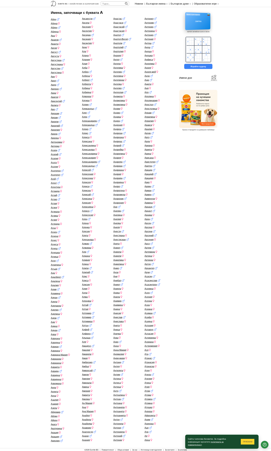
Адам (53, 289)
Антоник (117, 440)
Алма (85, 296)
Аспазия (149, 325)
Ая (146, 435)
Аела (53, 387)
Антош (148, 43)
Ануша (148, 51)
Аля (84, 341)
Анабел (86, 415)
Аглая (54, 203)
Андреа (117, 129)
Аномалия (118, 354)
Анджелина (119, 104)
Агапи (54, 150)
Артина (148, 255)
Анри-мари (119, 358)
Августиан (56, 60)
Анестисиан (119, 239)
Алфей (85, 329)
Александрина (89, 153)
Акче (84, 47)
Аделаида (56, 305)
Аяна (147, 440)
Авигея (54, 97)
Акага (54, 424)
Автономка (56, 142)
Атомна (148, 403)
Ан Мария (87, 403)
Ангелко (117, 88)
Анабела (86, 419)
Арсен (148, 223)
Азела (54, 408)
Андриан (118, 165)
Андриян (118, 178)
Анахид (117, 55)
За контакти (169, 449)
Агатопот (55, 174)
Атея (147, 370)
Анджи (116, 108)
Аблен (54, 27)
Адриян (55, 371)
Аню (147, 80)
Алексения (87, 174)
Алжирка (86, 247)
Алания (86, 59)
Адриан (55, 346)
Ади (53, 322)
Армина (149, 202)
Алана (85, 55)
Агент (54, 183)
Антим (116, 374)
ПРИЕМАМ (247, 442)
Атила (148, 374)
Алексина (87, 198)
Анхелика (149, 63)
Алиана (86, 255)
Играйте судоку (198, 66)
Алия (84, 288)
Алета (85, 235)
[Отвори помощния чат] (264, 444)
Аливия (86, 260)
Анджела (118, 96)
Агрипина (56, 264)
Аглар (54, 199)
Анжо (116, 268)
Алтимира (87, 321)
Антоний (117, 435)
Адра (53, 334)
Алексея (86, 182)
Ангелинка (118, 80)
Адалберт (56, 277)
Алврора (86, 96)
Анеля (116, 227)
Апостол (149, 104)
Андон (116, 120)
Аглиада (55, 211)
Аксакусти (87, 18)
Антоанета (118, 411)
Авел (53, 80)
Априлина (150, 116)
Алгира (85, 100)
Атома (148, 395)
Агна (53, 228)
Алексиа (86, 190)
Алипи (85, 268)
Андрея (117, 157)
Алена (85, 223)
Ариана (148, 145)
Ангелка (117, 84)
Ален (84, 219)
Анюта (148, 84)
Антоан (117, 399)
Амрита (86, 395)
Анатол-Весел (120, 39)
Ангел (116, 59)
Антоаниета (119, 415)
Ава (53, 35)
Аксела (85, 22)
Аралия (148, 129)
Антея (116, 366)
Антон (116, 419)
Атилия (148, 378)
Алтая (85, 309)
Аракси (148, 125)
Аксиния (86, 39)
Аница (116, 329)
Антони (117, 427)
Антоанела (119, 407)
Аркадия (149, 178)
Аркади (148, 170)
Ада (53, 273)
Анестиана (119, 235)
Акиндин (55, 440)
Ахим (147, 419)
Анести (117, 231)
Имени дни (185, 77)
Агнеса (54, 244)
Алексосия (87, 215)
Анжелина (118, 264)
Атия (147, 386)
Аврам (54, 117)
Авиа (53, 93)
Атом (147, 390)
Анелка (117, 223)
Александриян (89, 161)
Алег (84, 112)
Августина (56, 72)
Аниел (116, 284)
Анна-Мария (119, 350)
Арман (148, 190)
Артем (148, 247)
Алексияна (87, 206)
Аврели (55, 121)
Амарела (86, 354)
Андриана (118, 170)
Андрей (117, 145)
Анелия (117, 219)
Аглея (54, 207)
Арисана (149, 157)
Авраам (55, 113)
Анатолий (118, 47)
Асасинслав (151, 280)
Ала (84, 51)
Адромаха (56, 383)
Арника (148, 215)
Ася (146, 350)
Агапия (54, 158)
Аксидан (86, 35)
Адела (54, 301)
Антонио (149, 35)
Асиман (149, 313)
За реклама (182, 449)
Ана (84, 407)
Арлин (148, 186)
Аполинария (151, 100)
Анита (116, 325)
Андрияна (118, 182)
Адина (54, 326)
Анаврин (86, 427)
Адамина (55, 293)
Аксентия (87, 30)
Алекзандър (88, 125)
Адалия (55, 285)
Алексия (86, 202)
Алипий (86, 272)
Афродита (150, 415)
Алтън (85, 325)
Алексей (86, 170)
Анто (115, 390)
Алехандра (88, 239)
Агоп (53, 260)
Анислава (118, 321)
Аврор (54, 133)
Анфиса (149, 59)
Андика (117, 116)
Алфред (86, 333)
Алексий (86, 194)
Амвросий (87, 370)
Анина (116, 309)
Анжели (117, 255)
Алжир (85, 243)
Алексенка (87, 178)
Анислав (117, 317)
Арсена (148, 227)
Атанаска (149, 366)
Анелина (117, 215)
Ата (146, 354)
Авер (53, 84)
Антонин (149, 26)
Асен (147, 292)
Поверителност (108, 449)
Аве (53, 76)
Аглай (54, 195)
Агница (54, 256)
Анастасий (118, 26)
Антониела (119, 431)
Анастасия (118, 30)
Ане (115, 206)
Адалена (55, 281)
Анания (86, 440)
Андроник (118, 198)
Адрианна (56, 363)
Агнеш (54, 248)
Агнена (54, 236)
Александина (89, 145)
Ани (115, 276)
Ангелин (117, 71)
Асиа (147, 305)
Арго (147, 137)
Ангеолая (118, 92)
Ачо (146, 431)
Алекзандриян (89, 120)
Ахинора (149, 423)
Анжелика (118, 260)
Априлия (149, 120)
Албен (85, 71)
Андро (116, 186)
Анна (116, 345)
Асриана (149, 341)
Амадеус (86, 345)
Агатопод (56, 170)
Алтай (85, 305)
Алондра (86, 300)
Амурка (86, 399)
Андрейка (118, 149)
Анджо (116, 112)
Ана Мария (88, 411)
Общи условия (123, 449)
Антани (117, 362)
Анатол (117, 35)
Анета (116, 243)
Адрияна (55, 375)
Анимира (118, 305)
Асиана (148, 309)
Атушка (148, 407)
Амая (85, 358)
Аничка (117, 333)
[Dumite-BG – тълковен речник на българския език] (54, 3)
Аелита (54, 391)
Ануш (147, 47)
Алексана (87, 141)
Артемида (150, 251)
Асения (148, 296)
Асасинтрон (151, 284)
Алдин (85, 104)
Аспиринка (150, 337)
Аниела (117, 288)
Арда (147, 141)
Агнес (54, 240)
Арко (147, 182)
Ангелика (118, 67)
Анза (115, 272)
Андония (118, 125)
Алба (84, 67)
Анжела (117, 251)
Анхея (148, 67)
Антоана (117, 403)
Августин (55, 68)
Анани (85, 435)
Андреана (118, 137)
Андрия (117, 174)
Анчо (147, 75)
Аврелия (55, 129)
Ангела (117, 63)
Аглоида (55, 223)
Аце (147, 427)
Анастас (117, 18)
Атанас (148, 358)
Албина (86, 88)
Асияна (148, 321)
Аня (147, 88)
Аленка (86, 227)
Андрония (118, 202)
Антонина (150, 30)
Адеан (54, 297)
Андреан (118, 133)
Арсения (149, 239)
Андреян (118, 161)
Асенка (148, 300)
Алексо (85, 210)
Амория (86, 390)
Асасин (148, 276)
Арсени (148, 231)
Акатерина (56, 428)
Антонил (149, 18)
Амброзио (87, 362)
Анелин (117, 210)
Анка (115, 337)
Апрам (148, 112)
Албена (86, 75)
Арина (148, 153)
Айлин (54, 416)
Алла (84, 292)
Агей (53, 178)
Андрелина (119, 153)
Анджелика (119, 100)
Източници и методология (151, 449)
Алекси (85, 186)
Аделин (55, 309)
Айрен (54, 420)
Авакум (55, 39)
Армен (148, 194)
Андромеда (119, 194)
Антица (117, 386)
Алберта (86, 84)
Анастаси (118, 22)
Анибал (117, 280)
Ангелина (118, 75)
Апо (147, 92)
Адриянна (56, 379)
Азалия (54, 399)
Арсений (149, 235)
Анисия (117, 313)
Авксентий (56, 101)
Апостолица (151, 108)
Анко (115, 341)
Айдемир (55, 412)
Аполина (149, 96)
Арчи (147, 272)
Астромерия (151, 345)
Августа (55, 56)
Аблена (55, 31)
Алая (84, 63)
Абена (54, 23)
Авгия (54, 48)
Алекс (85, 133)
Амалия (86, 350)
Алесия (86, 231)
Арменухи (150, 198)
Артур (148, 264)
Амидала (86, 382)
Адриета (55, 367)
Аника (116, 292)
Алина (85, 264)
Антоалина (119, 395)
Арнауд (148, 206)
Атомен (148, 399)
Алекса (85, 137)
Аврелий (55, 125)
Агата (54, 162)
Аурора (148, 411)
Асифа (148, 317)
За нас (134, 449)
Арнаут (148, 210)
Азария (54, 403)
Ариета (148, 149)
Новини (139, 3)
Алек (84, 116)
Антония (149, 39)
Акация (54, 432)
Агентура (55, 187)
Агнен (54, 232)
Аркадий (149, 174)
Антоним (149, 22)
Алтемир (86, 313)
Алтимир (86, 317)
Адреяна (55, 342)
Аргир (148, 133)
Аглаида (55, 191)
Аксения (86, 26)
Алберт (86, 80)
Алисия (86, 284)
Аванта (54, 43)
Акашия (55, 436)
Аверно (55, 88)
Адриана (55, 350)
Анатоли (117, 43)
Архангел (149, 268)
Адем (53, 318)
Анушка (149, 55)
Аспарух (149, 329)
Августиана (57, 64)
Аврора (55, 138)
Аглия (54, 219)
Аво (53, 109)
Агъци (54, 268)
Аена (53, 395)
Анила (116, 296)
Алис (84, 276)
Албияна (86, 92)
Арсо (147, 243)
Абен (53, 19)
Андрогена (119, 190)
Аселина (149, 288)
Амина (85, 386)
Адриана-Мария (59, 354)
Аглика (54, 215)
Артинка (149, 260)
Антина (117, 378)
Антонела (118, 423)
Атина (148, 382)
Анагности (87, 431)
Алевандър (88, 108)
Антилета (118, 370)
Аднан (54, 330)
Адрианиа (56, 358)
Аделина (55, 313)
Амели (85, 374)
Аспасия (149, 333)
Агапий (54, 154)
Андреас (117, 141)
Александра (88, 149)
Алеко (85, 129)
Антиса (117, 382)
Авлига (54, 105)
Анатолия (118, 51)
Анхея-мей (150, 71)
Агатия (54, 166)
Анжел (116, 247)
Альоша (86, 337)
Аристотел (150, 161)
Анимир (117, 300)
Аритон (148, 165)
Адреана (55, 338)
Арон (147, 219)
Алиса (85, 280)
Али (84, 251)
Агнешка (55, 252)
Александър (88, 165)
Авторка (55, 146)
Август (54, 52)
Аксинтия (87, 43)
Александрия (89, 157)
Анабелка (87, 423)
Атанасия (150, 362)
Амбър (85, 366)
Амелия (86, 378)
